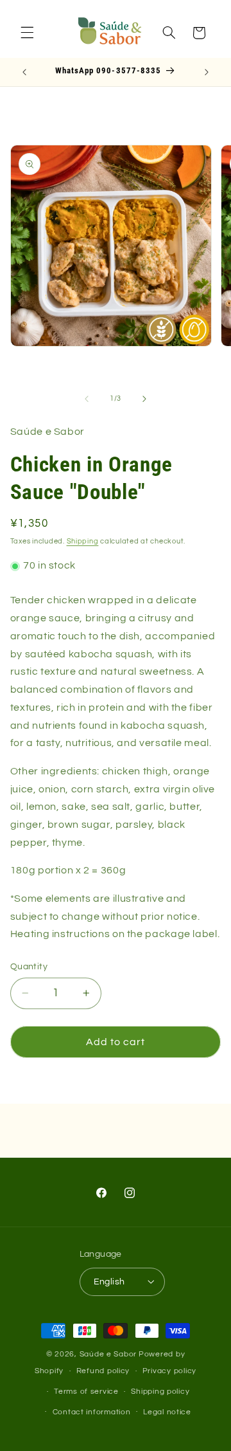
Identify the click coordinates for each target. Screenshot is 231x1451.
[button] (27, 33)
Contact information (92, 1412)
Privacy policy (169, 1370)
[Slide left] (87, 399)
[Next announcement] (207, 72)
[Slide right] (144, 399)
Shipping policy (160, 1391)
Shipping (83, 541)
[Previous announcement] (24, 72)
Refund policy (103, 1370)
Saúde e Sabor (108, 1354)
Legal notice (167, 1412)
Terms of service (86, 1391)
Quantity (28, 966)
